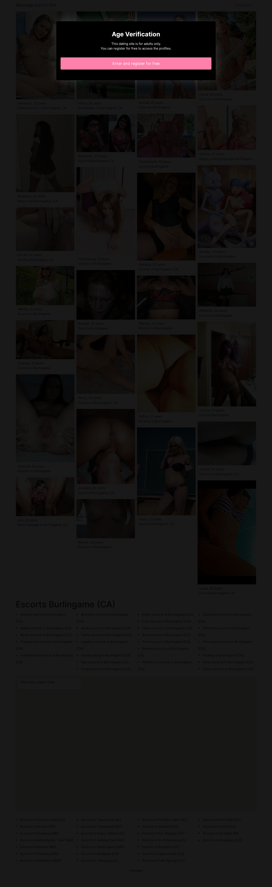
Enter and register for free (136, 63)
